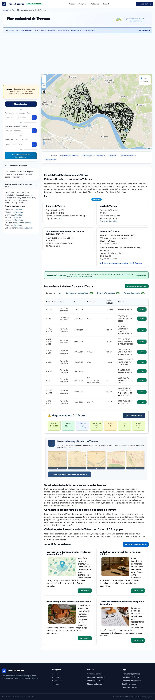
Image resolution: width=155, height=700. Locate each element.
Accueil (72, 4)
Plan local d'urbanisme (96, 677)
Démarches (83, 4)
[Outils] (44, 91)
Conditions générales (130, 677)
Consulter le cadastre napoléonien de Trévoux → (69, 474)
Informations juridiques (131, 674)
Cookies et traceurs (129, 684)
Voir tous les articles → (136, 544)
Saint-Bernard (87, 155)
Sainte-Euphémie (127, 155)
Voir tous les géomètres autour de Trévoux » (121, 263)
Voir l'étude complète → (134, 415)
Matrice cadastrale (94, 684)
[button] (21, 165)
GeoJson (18, 210)
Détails (142, 309)
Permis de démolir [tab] (134, 293)
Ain (13, 10)
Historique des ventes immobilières (21, 155)
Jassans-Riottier (50, 159)
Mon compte (146, 4)
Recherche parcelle (94, 674)
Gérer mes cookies (129, 687)
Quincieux (113, 155)
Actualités (95, 4)
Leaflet (149, 148)
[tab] (21, 165)
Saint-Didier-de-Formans (69, 155)
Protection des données (131, 681)
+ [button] (44, 77)
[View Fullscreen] (44, 86)
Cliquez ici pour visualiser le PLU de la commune (136, 20)
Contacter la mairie (108, 221)
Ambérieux (101, 155)
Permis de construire (95, 681)
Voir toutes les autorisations (136, 286)
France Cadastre (24, 3)
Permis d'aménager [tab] (108, 293)
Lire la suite (96, 199)
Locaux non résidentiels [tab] (79, 293)
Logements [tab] (53, 293)
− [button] (44, 80)
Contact (106, 4)
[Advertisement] (77, 54)
